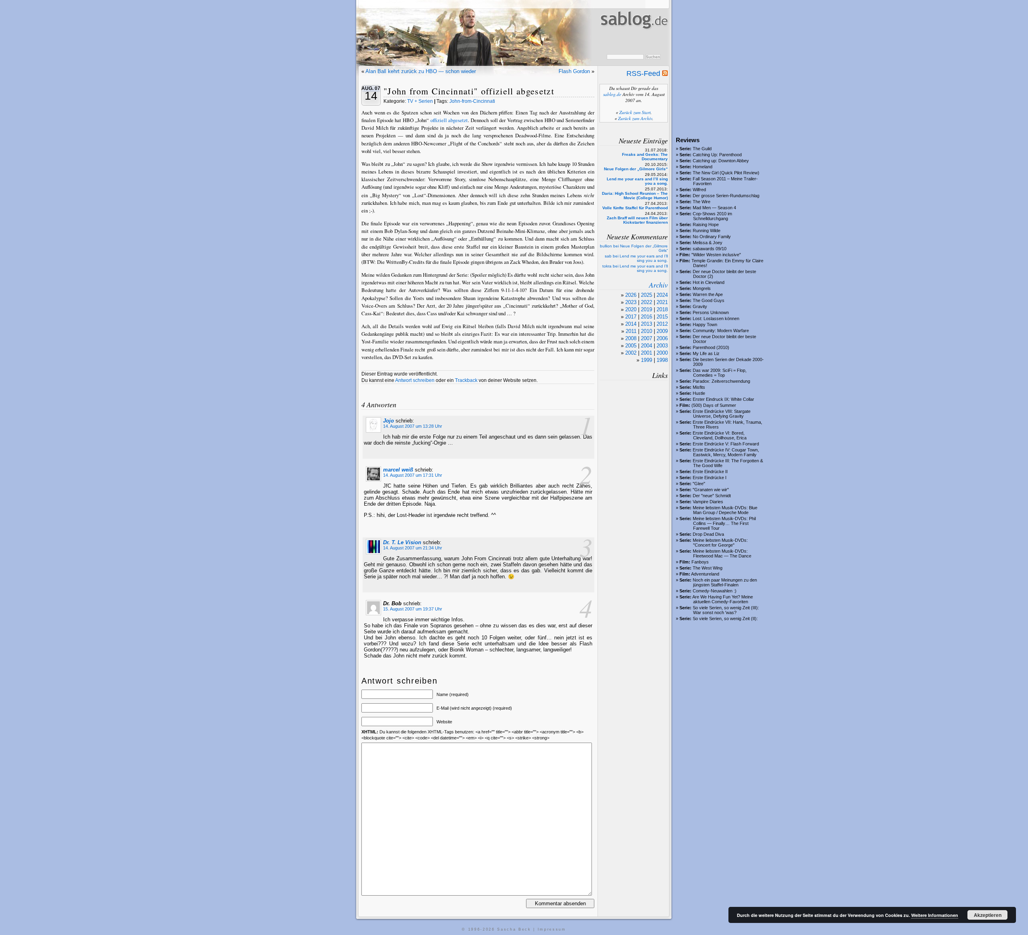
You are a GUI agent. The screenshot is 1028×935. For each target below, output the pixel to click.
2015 (662, 317)
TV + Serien (420, 101)
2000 (662, 353)
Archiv (658, 285)
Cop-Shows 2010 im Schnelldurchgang (712, 216)
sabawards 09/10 (709, 248)
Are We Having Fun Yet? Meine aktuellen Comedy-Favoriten (722, 599)
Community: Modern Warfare (721, 330)
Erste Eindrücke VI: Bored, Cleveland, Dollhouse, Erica (720, 435)
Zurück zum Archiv (635, 118)
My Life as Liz (706, 353)
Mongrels (702, 288)
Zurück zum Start (635, 112)
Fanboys (700, 561)
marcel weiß (398, 470)
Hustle (699, 393)
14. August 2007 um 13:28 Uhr (412, 426)
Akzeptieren (987, 915)
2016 (646, 317)
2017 (630, 317)
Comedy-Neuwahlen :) (714, 590)
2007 (646, 338)
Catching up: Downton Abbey (721, 160)
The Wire (701, 201)
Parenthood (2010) (711, 347)
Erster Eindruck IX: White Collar (723, 399)
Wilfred (699, 189)
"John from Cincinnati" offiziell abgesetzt (468, 91)
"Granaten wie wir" (711, 489)
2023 (630, 302)
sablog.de (612, 94)
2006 (662, 338)
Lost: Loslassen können (716, 318)
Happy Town (705, 324)
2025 (646, 295)
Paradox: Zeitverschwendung (721, 381)
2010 (646, 331)
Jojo (388, 421)
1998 (662, 360)
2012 (662, 324)
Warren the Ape (708, 294)
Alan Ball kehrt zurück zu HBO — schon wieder (420, 71)
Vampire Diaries (708, 501)
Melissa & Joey (707, 242)
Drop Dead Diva (708, 534)
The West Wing (707, 567)
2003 (662, 346)
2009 (662, 331)
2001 (646, 353)
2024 (662, 295)
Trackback (466, 380)
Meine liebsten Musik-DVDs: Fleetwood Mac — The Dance (722, 553)
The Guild (702, 148)
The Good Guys (708, 300)
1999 (646, 360)
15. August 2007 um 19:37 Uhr (412, 608)
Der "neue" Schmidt (712, 495)
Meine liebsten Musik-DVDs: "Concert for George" (720, 542)
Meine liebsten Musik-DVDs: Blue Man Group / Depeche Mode (725, 510)
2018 (662, 309)
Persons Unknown (711, 312)
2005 (630, 346)
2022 (646, 302)
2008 (630, 338)
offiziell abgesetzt (449, 120)
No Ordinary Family (712, 236)
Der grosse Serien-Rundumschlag (726, 195)
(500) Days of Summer (713, 405)
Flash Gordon (574, 71)
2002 (630, 353)
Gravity (700, 306)
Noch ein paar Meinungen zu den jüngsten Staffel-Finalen (725, 582)
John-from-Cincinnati (472, 101)
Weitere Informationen (934, 915)
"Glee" (699, 483)
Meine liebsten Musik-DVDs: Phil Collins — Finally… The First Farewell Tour (724, 523)
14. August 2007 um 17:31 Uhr (412, 475)
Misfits (699, 387)
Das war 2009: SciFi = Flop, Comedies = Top (720, 373)
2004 (646, 346)
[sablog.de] (633, 36)
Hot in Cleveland (708, 282)
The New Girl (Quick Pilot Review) (726, 172)
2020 (630, 309)
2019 (646, 309)
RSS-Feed (644, 73)
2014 (630, 324)
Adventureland (705, 574)
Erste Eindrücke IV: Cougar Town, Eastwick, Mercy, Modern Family (726, 452)
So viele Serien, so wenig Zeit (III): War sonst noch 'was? (726, 610)
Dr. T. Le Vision (402, 542)
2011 (631, 331)
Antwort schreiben (414, 380)
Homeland (702, 166)
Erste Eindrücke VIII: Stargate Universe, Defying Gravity (722, 414)
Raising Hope (706, 224)
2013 (646, 324)
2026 (630, 295)
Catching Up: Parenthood (717, 154)
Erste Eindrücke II (710, 471)
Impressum (552, 929)
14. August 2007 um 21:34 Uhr (412, 547)
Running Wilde (706, 230)
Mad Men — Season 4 (714, 207)
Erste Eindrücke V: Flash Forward (726, 443)
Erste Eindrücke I (709, 477)
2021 (662, 302)
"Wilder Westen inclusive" (716, 254)
